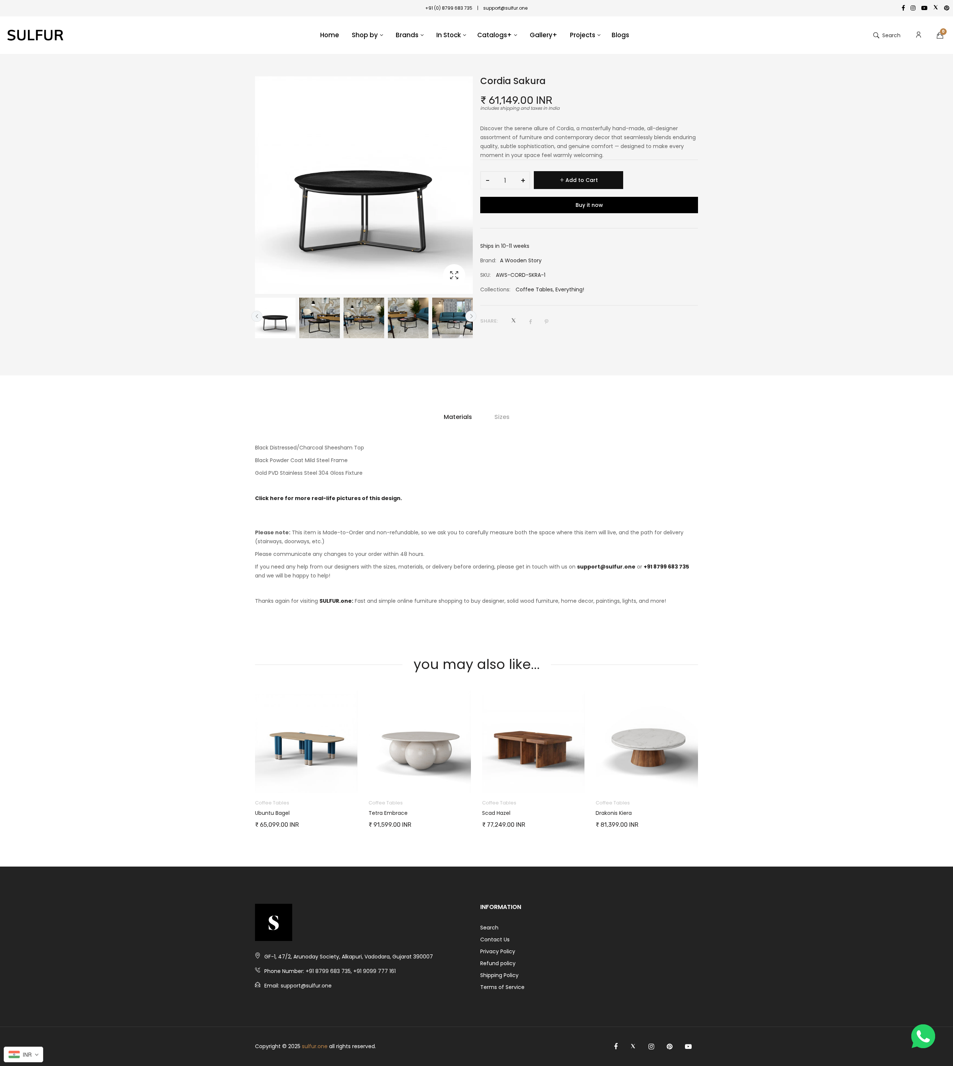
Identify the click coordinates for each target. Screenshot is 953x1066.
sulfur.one (315, 1046)
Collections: (495, 289)
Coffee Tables (534, 289)
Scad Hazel (496, 813)
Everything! (569, 289)
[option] (275, 318)
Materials (458, 417)
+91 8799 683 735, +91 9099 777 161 (351, 971)
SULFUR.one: (336, 601)
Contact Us (495, 939)
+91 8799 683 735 (666, 566)
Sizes (502, 417)
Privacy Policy (497, 951)
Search (489, 927)
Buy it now (589, 205)
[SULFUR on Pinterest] (669, 1046)
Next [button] (470, 316)
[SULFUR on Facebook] (615, 1046)
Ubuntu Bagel (272, 813)
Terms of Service (502, 987)
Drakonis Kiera (614, 813)
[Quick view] (355, 780)
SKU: (485, 275)
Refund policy (498, 963)
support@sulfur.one (606, 566)
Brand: (488, 260)
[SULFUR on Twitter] (633, 1046)
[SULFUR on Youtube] (688, 1046)
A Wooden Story (521, 260)
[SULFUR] (35, 35)
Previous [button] (256, 316)
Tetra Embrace (388, 813)
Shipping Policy (499, 975)
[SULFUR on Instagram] (651, 1046)
